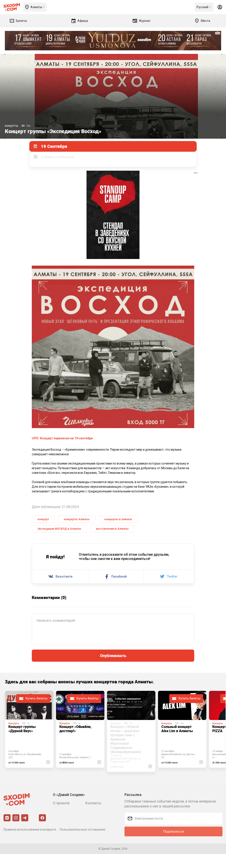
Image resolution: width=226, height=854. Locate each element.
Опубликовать (113, 655)
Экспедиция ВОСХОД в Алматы (59, 528)
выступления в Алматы (112, 528)
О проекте (61, 803)
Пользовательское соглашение (82, 829)
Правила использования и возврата (30, 829)
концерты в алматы (118, 519)
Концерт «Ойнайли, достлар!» (75, 728)
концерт (43, 519)
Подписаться (173, 831)
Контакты (93, 803)
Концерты (11, 126)
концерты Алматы (77, 519)
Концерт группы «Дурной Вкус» (22, 728)
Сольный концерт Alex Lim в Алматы (177, 728)
